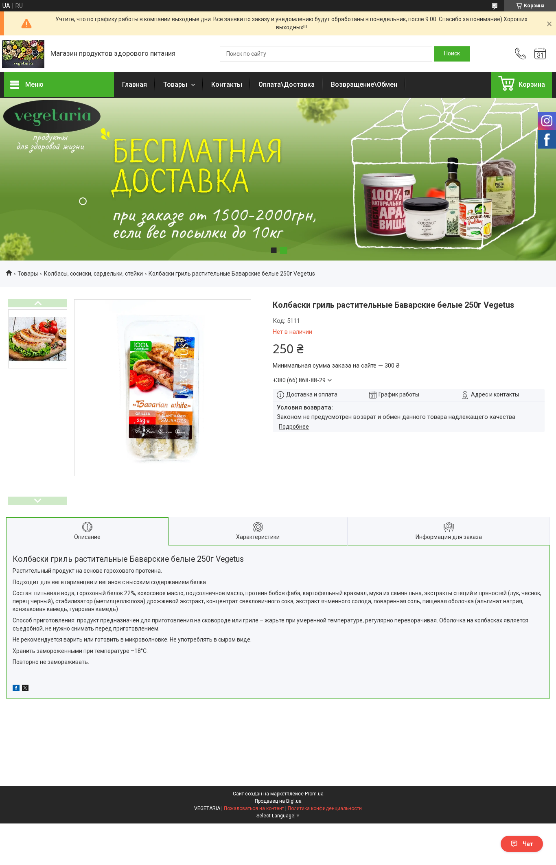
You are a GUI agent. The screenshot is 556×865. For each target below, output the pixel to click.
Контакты (226, 84)
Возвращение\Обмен (364, 84)
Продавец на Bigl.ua (278, 801)
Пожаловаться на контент (254, 808)
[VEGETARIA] (23, 54)
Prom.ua (314, 794)
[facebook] (16, 689)
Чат (528, 844)
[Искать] (452, 53)
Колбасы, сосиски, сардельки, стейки (93, 273)
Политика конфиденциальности (325, 808)
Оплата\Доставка (286, 84)
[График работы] (540, 54)
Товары (176, 84)
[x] (25, 689)
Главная (134, 84)
